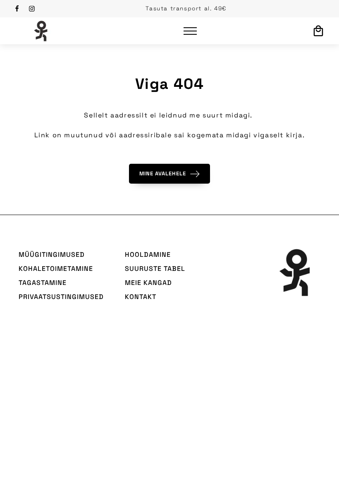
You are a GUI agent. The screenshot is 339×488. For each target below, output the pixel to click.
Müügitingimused (52, 254)
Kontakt (140, 296)
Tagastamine (43, 282)
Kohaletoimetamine (56, 268)
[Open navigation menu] (190, 31)
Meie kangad (148, 282)
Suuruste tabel (155, 268)
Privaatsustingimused (61, 296)
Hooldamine (148, 254)
